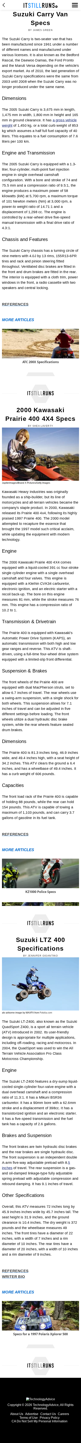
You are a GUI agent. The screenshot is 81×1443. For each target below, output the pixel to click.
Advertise (31, 1414)
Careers (63, 1414)
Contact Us (48, 1414)
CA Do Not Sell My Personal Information (39, 1421)
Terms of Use (28, 1417)
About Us (16, 1414)
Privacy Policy (50, 1417)
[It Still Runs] (41, 5)
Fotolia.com (46, 1012)
